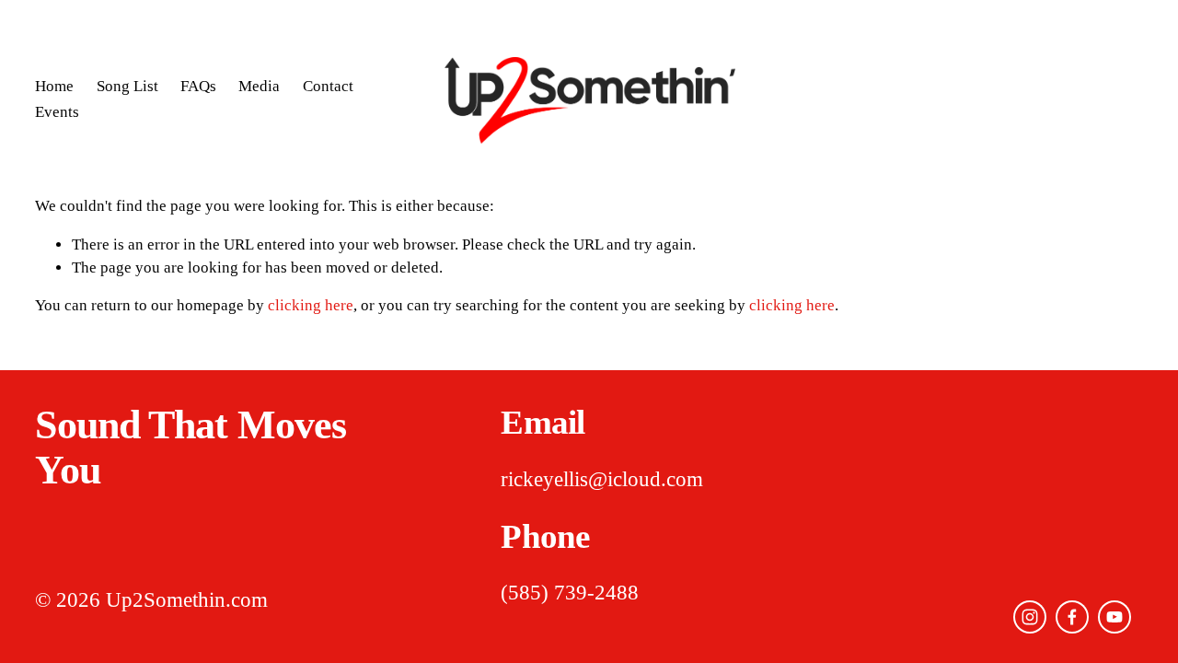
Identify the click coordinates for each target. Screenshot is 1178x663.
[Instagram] (1029, 617)
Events (57, 112)
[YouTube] (1114, 617)
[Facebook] (1072, 617)
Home (54, 86)
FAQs (198, 86)
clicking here (310, 305)
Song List (127, 86)
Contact (328, 86)
